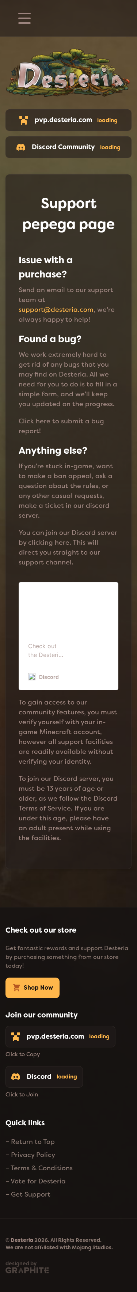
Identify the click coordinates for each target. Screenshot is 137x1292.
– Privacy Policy (30, 1155)
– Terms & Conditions (39, 1168)
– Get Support (27, 1194)
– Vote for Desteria (35, 1181)
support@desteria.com (56, 309)
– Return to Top (30, 1141)
